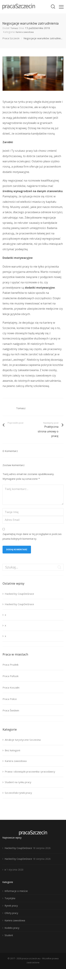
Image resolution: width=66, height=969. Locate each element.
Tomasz (14, 28)
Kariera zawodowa (25, 32)
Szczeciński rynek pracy (18, 792)
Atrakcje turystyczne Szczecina (23, 739)
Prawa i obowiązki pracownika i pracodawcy (30, 771)
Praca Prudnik (10, 664)
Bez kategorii (12, 750)
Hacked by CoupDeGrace (19, 593)
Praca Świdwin (11, 710)
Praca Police (10, 699)
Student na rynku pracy (18, 782)
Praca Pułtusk (10, 676)
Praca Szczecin (10, 38)
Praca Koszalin (11, 687)
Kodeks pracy (12, 927)
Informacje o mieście (16, 891)
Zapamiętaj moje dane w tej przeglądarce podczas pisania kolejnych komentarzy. (32, 536)
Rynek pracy (11, 905)
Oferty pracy (11, 913)
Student (9, 935)
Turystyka (10, 898)
